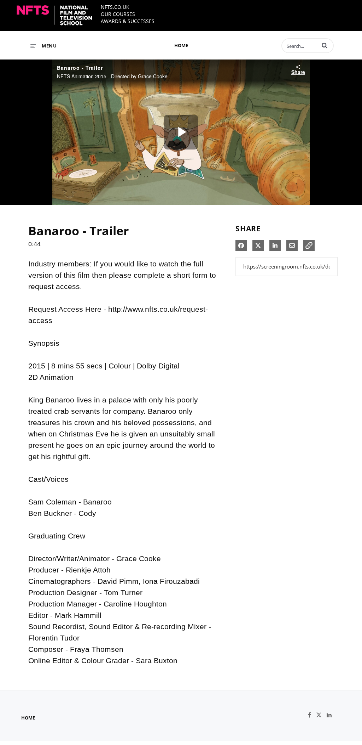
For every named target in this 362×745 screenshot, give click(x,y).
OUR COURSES (118, 14)
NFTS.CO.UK (115, 7)
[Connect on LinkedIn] (331, 715)
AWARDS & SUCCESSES (127, 21)
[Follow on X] (321, 715)
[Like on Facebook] (312, 715)
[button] (324, 45)
